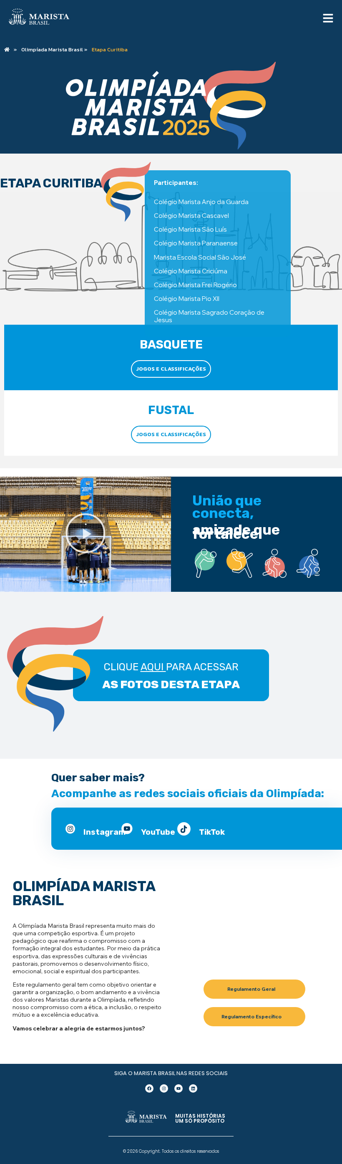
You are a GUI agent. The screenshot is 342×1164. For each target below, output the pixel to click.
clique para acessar (171, 667)
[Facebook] (149, 1088)
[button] (85, 534)
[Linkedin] (193, 1088)
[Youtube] (178, 1088)
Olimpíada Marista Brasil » (54, 49)
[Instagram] (164, 1088)
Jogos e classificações (171, 369)
